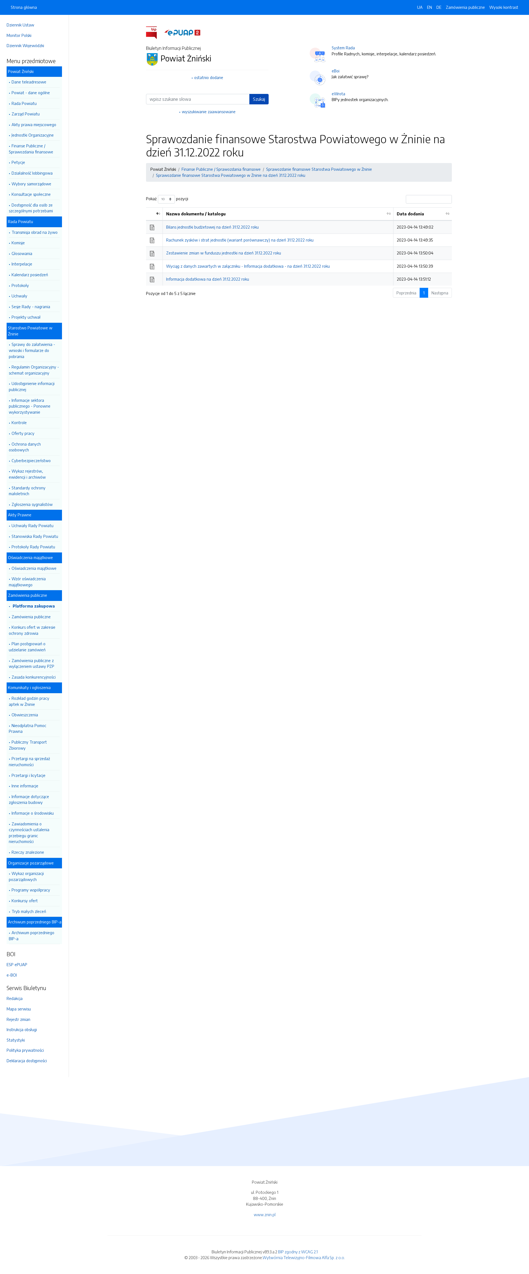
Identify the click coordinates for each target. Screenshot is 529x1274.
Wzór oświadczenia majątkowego (27, 581)
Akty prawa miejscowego (34, 124)
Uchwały (19, 295)
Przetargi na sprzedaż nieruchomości (29, 761)
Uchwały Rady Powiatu (32, 525)
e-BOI (12, 974)
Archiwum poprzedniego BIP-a (31, 935)
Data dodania (410, 213)
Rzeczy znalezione (28, 852)
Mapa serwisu (19, 1008)
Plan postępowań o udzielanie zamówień (27, 646)
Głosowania (22, 253)
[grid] (299, 246)
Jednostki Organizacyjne (33, 134)
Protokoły (20, 285)
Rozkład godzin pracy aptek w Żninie (29, 701)
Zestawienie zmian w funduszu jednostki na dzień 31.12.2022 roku (223, 252)
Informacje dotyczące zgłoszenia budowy (29, 799)
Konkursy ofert (25, 900)
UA (420, 7)
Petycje (18, 162)
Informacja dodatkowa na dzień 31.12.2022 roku (207, 279)
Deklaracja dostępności (27, 1060)
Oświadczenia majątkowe (34, 568)
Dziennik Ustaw (20, 24)
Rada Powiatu (24, 103)
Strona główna (24, 7)
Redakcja (15, 998)
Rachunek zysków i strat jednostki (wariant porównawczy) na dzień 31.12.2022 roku (240, 239)
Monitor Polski (19, 35)
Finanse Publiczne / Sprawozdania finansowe (31, 148)
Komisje (18, 242)
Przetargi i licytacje (28, 775)
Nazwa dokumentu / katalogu (196, 213)
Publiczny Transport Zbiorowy (28, 744)
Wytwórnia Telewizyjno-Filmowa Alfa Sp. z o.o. (304, 1257)
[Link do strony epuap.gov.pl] (182, 32)
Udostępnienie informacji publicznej (32, 386)
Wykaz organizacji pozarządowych (26, 876)
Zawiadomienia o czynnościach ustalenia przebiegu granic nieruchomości (29, 832)
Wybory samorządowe (31, 183)
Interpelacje (22, 263)
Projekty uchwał (26, 317)
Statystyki (16, 1039)
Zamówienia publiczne (31, 616)
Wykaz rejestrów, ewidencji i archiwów (27, 473)
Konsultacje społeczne (31, 194)
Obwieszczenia (25, 714)
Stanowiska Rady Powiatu (35, 536)
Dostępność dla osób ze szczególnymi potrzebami (31, 207)
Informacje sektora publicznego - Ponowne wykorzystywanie (29, 406)
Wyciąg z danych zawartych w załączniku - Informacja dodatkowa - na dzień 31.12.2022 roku (248, 266)
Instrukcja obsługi (22, 1029)
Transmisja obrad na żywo (35, 232)
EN (429, 7)
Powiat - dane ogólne (31, 92)
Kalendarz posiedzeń (30, 274)
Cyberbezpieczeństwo (31, 460)
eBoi (335, 70)
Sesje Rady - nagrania (31, 306)
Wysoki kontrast (503, 7)
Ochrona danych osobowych (25, 446)
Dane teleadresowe (29, 81)
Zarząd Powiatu (26, 113)
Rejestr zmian (18, 1019)
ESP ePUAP (17, 964)
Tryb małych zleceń (29, 911)
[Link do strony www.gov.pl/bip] (154, 32)
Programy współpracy (31, 889)
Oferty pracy (23, 433)
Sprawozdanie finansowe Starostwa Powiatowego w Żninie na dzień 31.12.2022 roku (230, 175)
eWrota (338, 93)
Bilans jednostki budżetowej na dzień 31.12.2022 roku (212, 226)
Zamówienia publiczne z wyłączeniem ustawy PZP (31, 663)
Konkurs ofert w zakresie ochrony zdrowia (32, 630)
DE (438, 7)
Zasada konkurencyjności (34, 676)
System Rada (343, 47)
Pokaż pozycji (167, 198)
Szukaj (259, 99)
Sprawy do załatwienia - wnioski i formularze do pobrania (32, 350)
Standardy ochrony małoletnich (27, 490)
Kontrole (19, 422)
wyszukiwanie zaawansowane (209, 111)
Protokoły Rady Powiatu (33, 546)
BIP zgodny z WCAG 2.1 (298, 1251)
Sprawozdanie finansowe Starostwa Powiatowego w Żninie (319, 169)
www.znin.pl (265, 1214)
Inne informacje (25, 785)
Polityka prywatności (25, 1050)
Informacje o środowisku (33, 813)
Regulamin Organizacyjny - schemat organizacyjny (34, 369)
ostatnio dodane (208, 77)
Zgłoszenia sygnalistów (32, 504)
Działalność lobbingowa (32, 172)
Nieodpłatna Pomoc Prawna (27, 728)
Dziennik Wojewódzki (25, 45)
